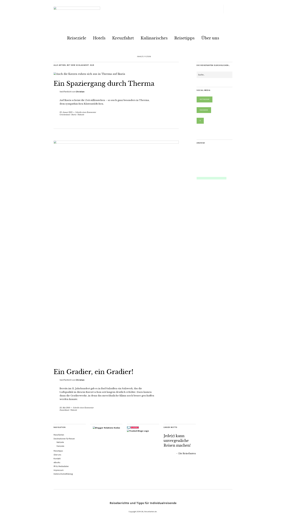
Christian (80, 92)
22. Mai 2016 (65, 408)
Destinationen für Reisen (64, 439)
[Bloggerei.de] (133, 428)
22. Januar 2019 (66, 112)
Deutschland (64, 410)
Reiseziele (76, 38)
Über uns (210, 38)
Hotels (99, 38)
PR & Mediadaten (61, 466)
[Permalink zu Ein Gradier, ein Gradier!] (116, 142)
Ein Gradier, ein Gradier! (93, 372)
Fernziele (60, 446)
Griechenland (65, 115)
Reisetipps (184, 38)
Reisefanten (59, 435)
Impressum (59, 470)
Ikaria (73, 115)
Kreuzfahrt (123, 38)
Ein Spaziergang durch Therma (104, 83)
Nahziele (81, 115)
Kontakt (57, 458)
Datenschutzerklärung (63, 474)
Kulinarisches (154, 38)
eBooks (57, 462)
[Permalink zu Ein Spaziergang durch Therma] (89, 73)
